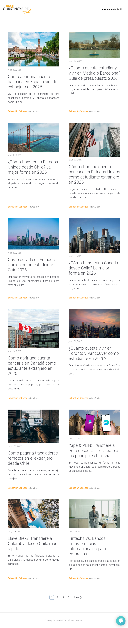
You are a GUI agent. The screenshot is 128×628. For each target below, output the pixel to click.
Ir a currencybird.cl (111, 9)
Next (76, 597)
